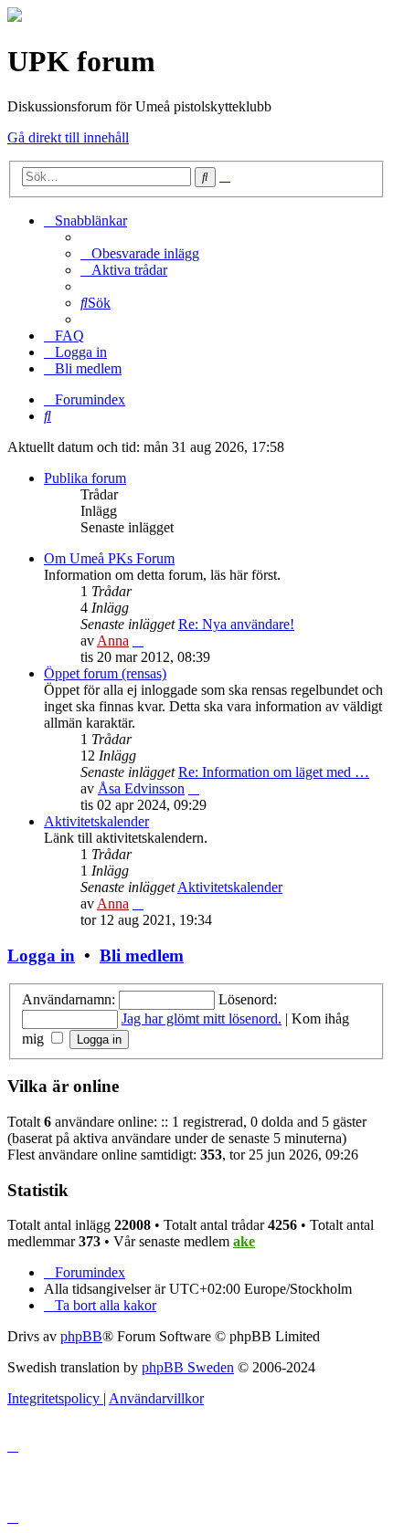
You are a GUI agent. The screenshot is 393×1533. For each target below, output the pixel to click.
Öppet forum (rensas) (105, 673)
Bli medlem (142, 955)
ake (244, 1241)
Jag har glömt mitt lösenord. (201, 1018)
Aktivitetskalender (96, 821)
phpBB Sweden (188, 1367)
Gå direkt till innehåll (68, 137)
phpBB (81, 1336)
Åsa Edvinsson (141, 788)
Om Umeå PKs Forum (109, 558)
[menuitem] (139, 253)
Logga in (41, 955)
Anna (113, 640)
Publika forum (85, 478)
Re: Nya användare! (236, 624)
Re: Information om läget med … (273, 772)
